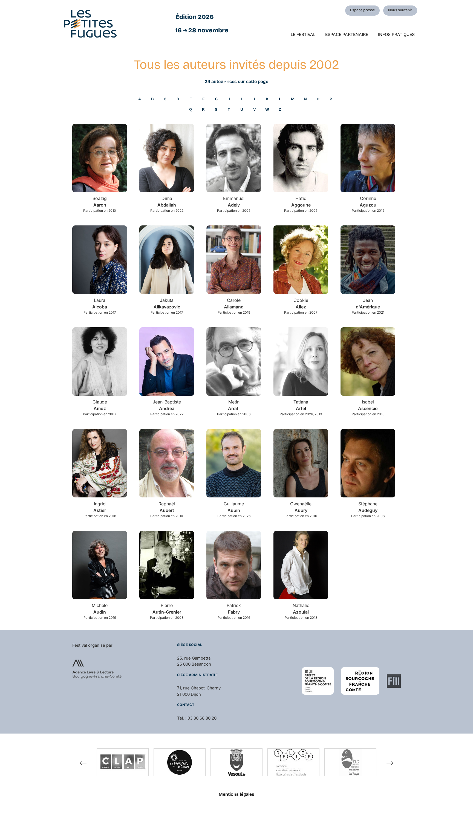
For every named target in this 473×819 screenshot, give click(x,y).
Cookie (300, 303)
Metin (234, 405)
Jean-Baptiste (167, 405)
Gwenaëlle (301, 507)
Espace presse (362, 10)
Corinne (368, 202)
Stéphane (367, 507)
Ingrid (99, 507)
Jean (368, 303)
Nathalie (301, 609)
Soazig (100, 202)
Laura (99, 303)
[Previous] (83, 763)
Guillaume (234, 507)
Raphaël (166, 507)
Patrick (234, 609)
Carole (234, 303)
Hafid (301, 202)
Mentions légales (236, 794)
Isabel (368, 405)
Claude (100, 405)
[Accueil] (90, 24)
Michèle (100, 609)
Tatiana (300, 405)
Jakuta (167, 303)
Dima (166, 202)
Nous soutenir (400, 10)
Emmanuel (233, 202)
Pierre (166, 609)
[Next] (389, 763)
